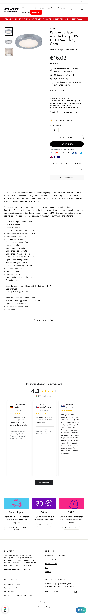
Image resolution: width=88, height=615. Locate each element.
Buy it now (67, 144)
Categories (27, 8)
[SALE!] (71, 503)
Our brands (40, 8)
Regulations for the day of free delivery (18, 595)
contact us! (44, 525)
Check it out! (71, 527)
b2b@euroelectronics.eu (66, 112)
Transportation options (67, 163)
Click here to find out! (17, 528)
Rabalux (55, 28)
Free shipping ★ (57, 90)
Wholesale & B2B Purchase (55, 555)
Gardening (52, 8)
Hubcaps (26, 12)
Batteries (61, 8)
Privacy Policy (9, 592)
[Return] (44, 503)
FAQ (67, 169)
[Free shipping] (16, 503)
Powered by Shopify (44, 607)
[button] (81, 610)
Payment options (51, 563)
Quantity (55, 126)
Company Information (12, 584)
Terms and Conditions (12, 588)
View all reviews (44, 482)
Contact (48, 571)
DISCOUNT (36, 12)
